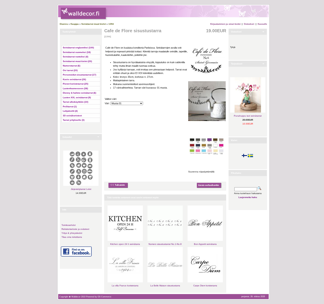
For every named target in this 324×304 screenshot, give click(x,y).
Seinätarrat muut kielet (93, 24)
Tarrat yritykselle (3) (73, 120)
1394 (111, 24)
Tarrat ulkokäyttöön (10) (75, 102)
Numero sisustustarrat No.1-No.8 (165, 244)
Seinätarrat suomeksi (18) (77, 52)
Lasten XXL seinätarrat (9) (77, 97)
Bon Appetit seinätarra (205, 244)
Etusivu (64, 24)
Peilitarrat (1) (70, 106)
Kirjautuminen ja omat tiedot (225, 24)
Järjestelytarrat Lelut (81, 189)
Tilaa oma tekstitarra (71, 237)
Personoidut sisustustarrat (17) (79, 75)
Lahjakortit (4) (70, 111)
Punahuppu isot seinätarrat (248, 116)
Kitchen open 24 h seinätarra (125, 244)
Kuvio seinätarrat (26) (74, 79)
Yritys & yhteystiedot (71, 233)
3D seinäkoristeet (72, 115)
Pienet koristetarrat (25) (75, 84)
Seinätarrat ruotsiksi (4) (75, 56)
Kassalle (262, 24)
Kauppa (75, 24)
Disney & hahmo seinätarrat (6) (79, 93)
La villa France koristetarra (125, 285)
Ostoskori (249, 24)
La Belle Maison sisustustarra (165, 285)
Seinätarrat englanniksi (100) (78, 47)
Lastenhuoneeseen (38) (75, 88)
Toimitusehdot (68, 225)
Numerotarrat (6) (71, 65)
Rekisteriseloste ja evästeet (75, 229)
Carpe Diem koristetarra (205, 285)
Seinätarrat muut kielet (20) (77, 61)
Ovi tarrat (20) (70, 70)
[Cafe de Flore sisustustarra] (207, 77)
